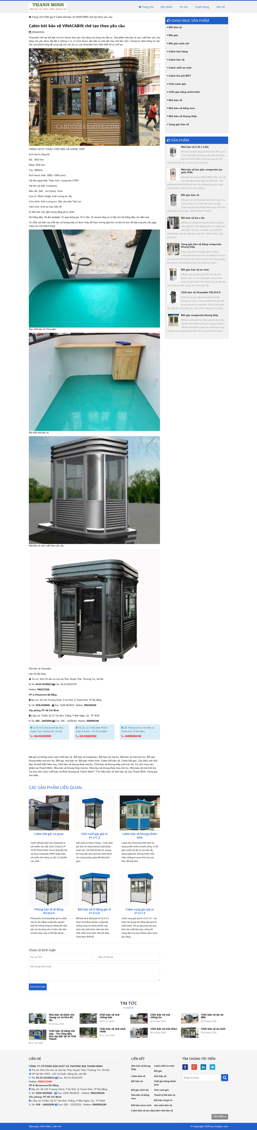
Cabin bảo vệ (176, 59)
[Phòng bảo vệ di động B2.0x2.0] (49, 888)
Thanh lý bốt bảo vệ (164, 1095)
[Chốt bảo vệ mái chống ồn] (88, 1018)
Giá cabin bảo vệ (163, 1105)
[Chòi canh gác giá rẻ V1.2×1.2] (94, 812)
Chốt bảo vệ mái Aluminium (211, 1016)
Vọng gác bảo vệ (178, 124)
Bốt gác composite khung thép (199, 315)
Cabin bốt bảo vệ (110, 760)
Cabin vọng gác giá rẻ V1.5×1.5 (140, 911)
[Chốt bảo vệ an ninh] (139, 1032)
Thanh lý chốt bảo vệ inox (213, 1030)
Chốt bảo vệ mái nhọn (113, 1028)
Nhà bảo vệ (175, 100)
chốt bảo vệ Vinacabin (45, 329)
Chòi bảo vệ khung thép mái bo (75, 764)
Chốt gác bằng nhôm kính (184, 92)
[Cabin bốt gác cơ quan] (49, 812)
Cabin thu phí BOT (179, 75)
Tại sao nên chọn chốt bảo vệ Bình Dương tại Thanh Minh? (62, 771)
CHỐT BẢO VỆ (61, 149)
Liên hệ (220, 7)
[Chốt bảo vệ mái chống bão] (37, 1018)
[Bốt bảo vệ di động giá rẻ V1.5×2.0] (94, 888)
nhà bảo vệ (130, 37)
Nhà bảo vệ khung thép (182, 116)
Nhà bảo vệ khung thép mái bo (71, 768)
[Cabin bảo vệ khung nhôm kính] (140, 812)
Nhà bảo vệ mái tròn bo (143, 768)
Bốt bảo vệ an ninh (141, 1105)
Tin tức (184, 7)
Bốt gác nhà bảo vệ (66, 760)
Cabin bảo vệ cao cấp (142, 1110)
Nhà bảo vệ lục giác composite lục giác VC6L (201, 171)
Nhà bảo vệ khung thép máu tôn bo (108, 768)
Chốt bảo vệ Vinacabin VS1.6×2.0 (200, 292)
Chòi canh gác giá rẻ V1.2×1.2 (94, 835)
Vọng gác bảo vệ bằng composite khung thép (201, 245)
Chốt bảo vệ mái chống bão (59, 1016)
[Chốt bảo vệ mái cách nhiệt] (37, 1032)
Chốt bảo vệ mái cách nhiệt (62, 1030)
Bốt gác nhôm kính (89, 760)
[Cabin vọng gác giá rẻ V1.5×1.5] (140, 888)
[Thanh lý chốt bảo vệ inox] (189, 1032)
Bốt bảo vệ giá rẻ (163, 1100)
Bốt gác (173, 35)
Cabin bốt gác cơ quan (49, 834)
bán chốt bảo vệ (63, 757)
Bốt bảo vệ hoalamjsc (85, 757)
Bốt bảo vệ (175, 27)
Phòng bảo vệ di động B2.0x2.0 (48, 911)
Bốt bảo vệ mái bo (109, 757)
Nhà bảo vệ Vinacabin (40, 668)
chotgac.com (221, 1126)
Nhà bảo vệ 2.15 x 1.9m (195, 146)
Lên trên (218, 1116)
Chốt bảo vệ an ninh (162, 1028)
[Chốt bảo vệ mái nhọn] (88, 1032)
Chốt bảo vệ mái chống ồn (109, 1016)
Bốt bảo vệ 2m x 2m (193, 217)
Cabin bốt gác (129, 760)
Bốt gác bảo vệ (190, 195)
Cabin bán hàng (178, 51)
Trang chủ (147, 7)
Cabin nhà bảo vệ (163, 1110)
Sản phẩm (166, 7)
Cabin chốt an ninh (180, 67)
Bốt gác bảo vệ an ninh (195, 269)
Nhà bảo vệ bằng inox (181, 108)
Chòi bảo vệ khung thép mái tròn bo (114, 764)
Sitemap (33, 1126)
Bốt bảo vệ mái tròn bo (132, 757)
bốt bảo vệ (53, 37)
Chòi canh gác (177, 83)
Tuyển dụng (202, 7)
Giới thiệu (45, 1126)
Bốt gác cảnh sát (178, 43)
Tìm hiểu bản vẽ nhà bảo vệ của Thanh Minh (121, 771)
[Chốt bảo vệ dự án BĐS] (139, 1018)
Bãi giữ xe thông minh (41, 757)
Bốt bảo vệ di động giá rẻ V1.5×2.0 (94, 911)
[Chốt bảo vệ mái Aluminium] (189, 1018)
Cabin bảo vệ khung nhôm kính (139, 835)
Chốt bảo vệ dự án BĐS (161, 1016)
